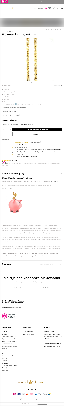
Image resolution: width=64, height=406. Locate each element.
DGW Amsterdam (28, 334)
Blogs (34, 8)
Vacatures (5, 370)
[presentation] (2, 59)
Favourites (51, 41)
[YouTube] (35, 389)
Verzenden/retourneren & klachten (9, 347)
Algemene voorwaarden (9, 339)
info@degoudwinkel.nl (53, 343)
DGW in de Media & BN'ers (10, 365)
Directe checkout (5, 139)
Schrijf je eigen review (47, 264)
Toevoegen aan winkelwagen (37, 129)
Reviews (4, 360)
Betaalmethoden (7, 344)
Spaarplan (5, 363)
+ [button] (10, 129)
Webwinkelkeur (42, 404)
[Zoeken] (58, 8)
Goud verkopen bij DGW (9, 336)
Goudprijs (4, 368)
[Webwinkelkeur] (8, 316)
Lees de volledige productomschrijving (14, 107)
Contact (4, 331)
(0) (61, 85)
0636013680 (50, 331)
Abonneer (46, 287)
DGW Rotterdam (28, 331)
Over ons (4, 334)
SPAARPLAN (54, 181)
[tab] (32, 173)
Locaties (27, 327)
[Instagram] (31, 389)
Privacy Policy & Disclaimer (10, 341)
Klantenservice (6, 351)
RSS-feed (44, 399)
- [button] (3, 129)
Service (40, 8)
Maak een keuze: (10, 120)
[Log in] (54, 8)
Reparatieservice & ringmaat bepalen (10, 357)
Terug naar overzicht (54, 30)
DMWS (39, 399)
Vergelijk (16, 115)
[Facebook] (28, 389)
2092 (15, 160)
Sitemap (4, 353)
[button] (3, 8)
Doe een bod (37, 134)
